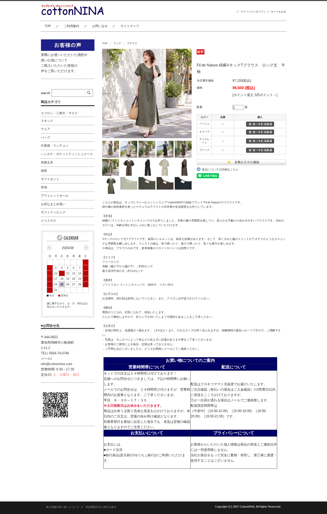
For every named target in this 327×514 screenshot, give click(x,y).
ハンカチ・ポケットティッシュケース (67, 154)
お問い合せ (100, 26)
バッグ (45, 137)
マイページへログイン (253, 11)
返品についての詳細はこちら (220, 169)
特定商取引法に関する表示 (101, 507)
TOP (48, 26)
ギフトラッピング (53, 212)
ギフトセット (50, 179)
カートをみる (278, 11)
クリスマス (48, 221)
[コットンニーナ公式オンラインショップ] (72, 17)
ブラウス (132, 43)
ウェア (117, 43)
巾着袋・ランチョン (54, 145)
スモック (47, 121)
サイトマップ (130, 26)
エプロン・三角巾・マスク (59, 113)
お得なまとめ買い (53, 204)
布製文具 (47, 162)
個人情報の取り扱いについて (62, 507)
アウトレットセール (54, 195)
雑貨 (44, 170)
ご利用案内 (71, 26)
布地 (44, 187)
